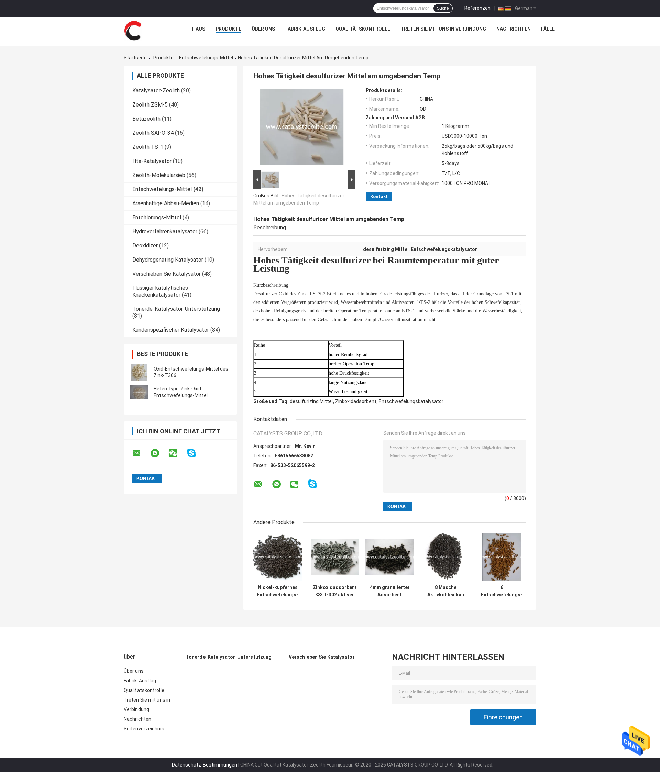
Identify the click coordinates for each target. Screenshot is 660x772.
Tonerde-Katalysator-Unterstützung (176, 309)
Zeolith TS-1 (147, 147)
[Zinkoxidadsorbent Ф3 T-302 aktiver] (335, 557)
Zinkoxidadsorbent (355, 401)
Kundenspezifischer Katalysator (170, 330)
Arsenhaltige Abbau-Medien (165, 203)
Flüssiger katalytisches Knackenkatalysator (160, 291)
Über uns (263, 29)
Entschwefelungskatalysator (411, 401)
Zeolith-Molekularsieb (158, 175)
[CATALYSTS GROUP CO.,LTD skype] (196, 453)
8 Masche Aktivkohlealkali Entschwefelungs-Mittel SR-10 (445, 591)
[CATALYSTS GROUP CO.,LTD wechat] (177, 453)
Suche (443, 8)
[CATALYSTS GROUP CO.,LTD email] (141, 453)
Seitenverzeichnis (144, 728)
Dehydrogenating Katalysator (167, 259)
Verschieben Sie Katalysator (166, 274)
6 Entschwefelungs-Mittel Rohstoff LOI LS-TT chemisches (501, 591)
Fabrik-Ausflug (305, 29)
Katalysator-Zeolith (156, 90)
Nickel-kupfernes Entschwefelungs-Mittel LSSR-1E (277, 591)
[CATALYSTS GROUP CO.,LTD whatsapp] (159, 453)
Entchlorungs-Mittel (156, 217)
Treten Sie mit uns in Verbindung (443, 29)
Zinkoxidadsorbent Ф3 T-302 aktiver (335, 591)
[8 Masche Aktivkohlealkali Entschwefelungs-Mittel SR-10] (445, 557)
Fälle (548, 29)
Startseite (135, 57)
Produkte (228, 29)
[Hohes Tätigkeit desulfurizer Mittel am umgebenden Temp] (301, 128)
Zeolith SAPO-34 (153, 133)
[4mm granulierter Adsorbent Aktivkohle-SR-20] (389, 557)
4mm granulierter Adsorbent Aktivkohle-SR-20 (390, 591)
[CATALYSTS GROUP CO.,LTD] (132, 30)
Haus (198, 29)
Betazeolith (146, 118)
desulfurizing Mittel (311, 401)
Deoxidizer (145, 245)
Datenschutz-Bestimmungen (204, 765)
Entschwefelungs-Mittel (206, 57)
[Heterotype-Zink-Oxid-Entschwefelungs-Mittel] (139, 392)
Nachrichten (513, 29)
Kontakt (379, 196)
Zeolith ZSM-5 (150, 104)
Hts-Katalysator (152, 161)
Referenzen (477, 8)
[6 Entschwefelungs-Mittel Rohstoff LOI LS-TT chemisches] (501, 557)
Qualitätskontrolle (363, 29)
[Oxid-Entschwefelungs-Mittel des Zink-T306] (139, 372)
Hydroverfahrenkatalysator (164, 231)
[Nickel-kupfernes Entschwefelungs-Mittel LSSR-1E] (277, 557)
